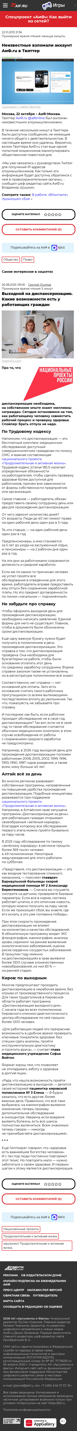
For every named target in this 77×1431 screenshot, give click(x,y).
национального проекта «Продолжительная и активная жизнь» (34, 461)
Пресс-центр (13, 1290)
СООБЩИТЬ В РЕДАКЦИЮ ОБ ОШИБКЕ (32, 1306)
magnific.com (11, 361)
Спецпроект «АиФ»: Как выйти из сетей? (38, 19)
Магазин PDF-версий (44, 1290)
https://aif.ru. (56, 1403)
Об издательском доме (41, 1275)
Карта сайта (13, 1301)
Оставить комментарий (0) (39, 229)
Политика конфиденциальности (26, 1410)
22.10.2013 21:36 (12, 32)
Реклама (10, 1275)
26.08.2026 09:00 (13, 285)
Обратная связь (16, 1295)
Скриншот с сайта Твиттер (21, 107)
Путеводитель (45, 1295)
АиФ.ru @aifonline (30, 118)
